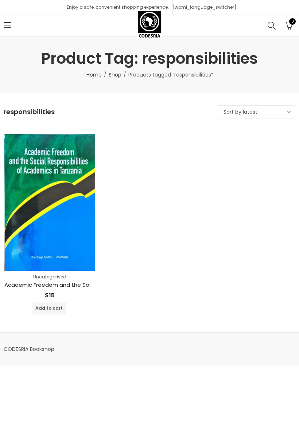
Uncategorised (49, 277)
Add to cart (49, 308)
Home (94, 74)
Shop (115, 74)
